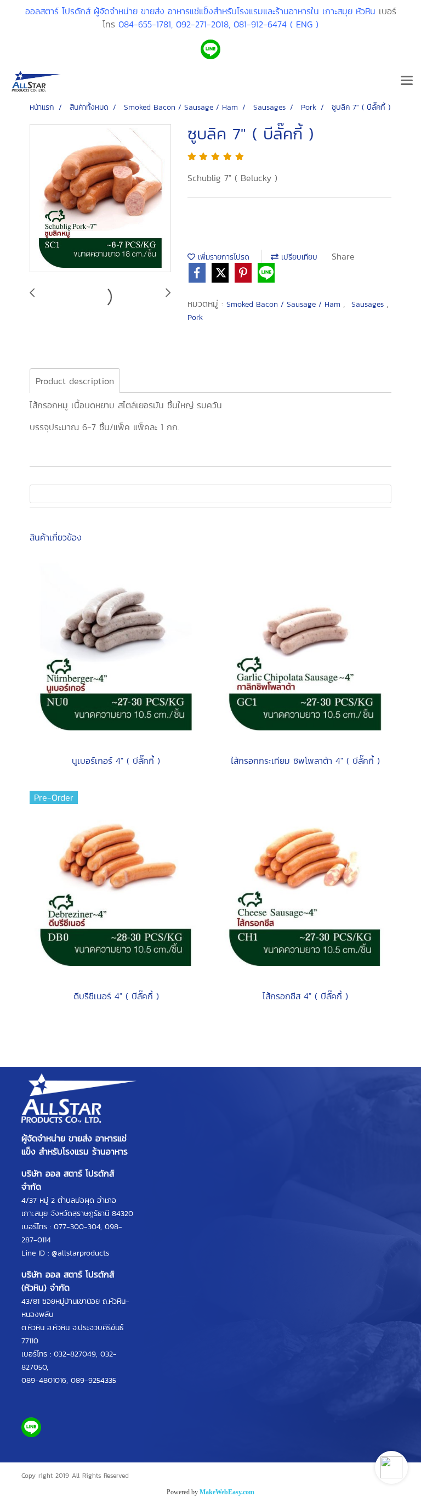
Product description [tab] (75, 380)
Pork (195, 317)
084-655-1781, (145, 24)
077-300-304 (77, 1227)
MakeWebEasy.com (227, 1492)
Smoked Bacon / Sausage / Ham (284, 304)
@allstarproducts (80, 1253)
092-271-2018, (203, 24)
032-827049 (75, 1354)
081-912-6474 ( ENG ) (276, 24)
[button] (391, 1467)
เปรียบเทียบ (297, 257)
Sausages (368, 304)
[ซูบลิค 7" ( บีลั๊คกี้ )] (100, 199)
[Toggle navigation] (407, 81)
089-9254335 (93, 1380)
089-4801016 (43, 1380)
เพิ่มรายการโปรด (222, 257)
